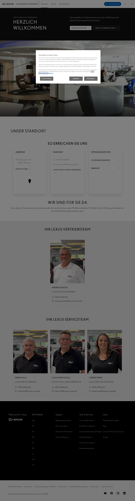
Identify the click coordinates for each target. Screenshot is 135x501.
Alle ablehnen (76, 78)
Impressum (50, 73)
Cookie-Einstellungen (47, 78)
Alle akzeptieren (91, 78)
